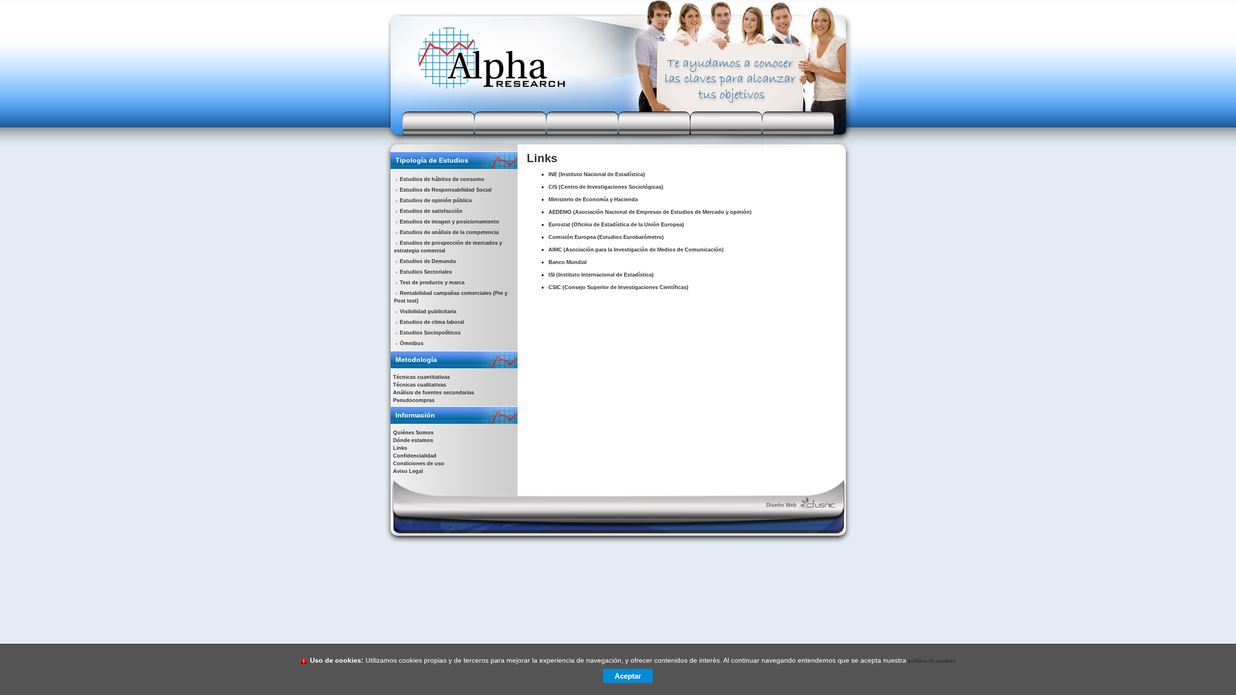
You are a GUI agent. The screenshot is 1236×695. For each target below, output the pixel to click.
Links (400, 448)
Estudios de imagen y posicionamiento (449, 221)
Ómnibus (411, 343)
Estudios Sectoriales (426, 272)
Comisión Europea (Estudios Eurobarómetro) (606, 237)
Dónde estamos (413, 440)
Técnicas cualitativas (419, 385)
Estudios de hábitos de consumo (442, 179)
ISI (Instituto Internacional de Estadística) (601, 275)
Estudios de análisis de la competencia (449, 232)
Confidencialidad (414, 456)
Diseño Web (781, 505)
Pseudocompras (414, 400)
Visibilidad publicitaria (428, 311)
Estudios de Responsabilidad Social (446, 190)
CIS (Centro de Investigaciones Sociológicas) (605, 187)
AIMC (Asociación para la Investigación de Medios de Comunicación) (636, 249)
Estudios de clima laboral (432, 322)
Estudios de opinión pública (436, 200)
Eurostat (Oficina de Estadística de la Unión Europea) (616, 224)
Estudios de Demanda (428, 261)
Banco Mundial (567, 262)
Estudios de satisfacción (431, 211)
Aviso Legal (408, 471)
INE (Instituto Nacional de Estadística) (596, 174)
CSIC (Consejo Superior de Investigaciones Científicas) (618, 287)
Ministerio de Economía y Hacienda (593, 199)
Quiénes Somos (413, 432)
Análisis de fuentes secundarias (433, 392)
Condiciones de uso (418, 463)
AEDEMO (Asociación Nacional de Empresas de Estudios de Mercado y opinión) (650, 212)
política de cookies (932, 661)
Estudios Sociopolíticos (430, 332)
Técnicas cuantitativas (421, 377)
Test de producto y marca (432, 282)
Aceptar (628, 676)
